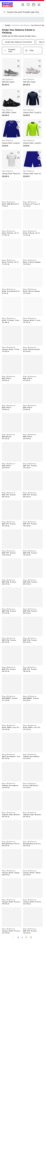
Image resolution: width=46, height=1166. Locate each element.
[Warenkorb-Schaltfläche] (33, 4)
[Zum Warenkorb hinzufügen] (18, 66)
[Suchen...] (4, 12)
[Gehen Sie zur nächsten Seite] (31, 937)
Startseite (15, 25)
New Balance (24, 25)
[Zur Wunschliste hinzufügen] (18, 61)
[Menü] (39, 4)
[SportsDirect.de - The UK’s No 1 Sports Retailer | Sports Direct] (7, 4)
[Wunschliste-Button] (28, 4)
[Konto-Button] (23, 4)
